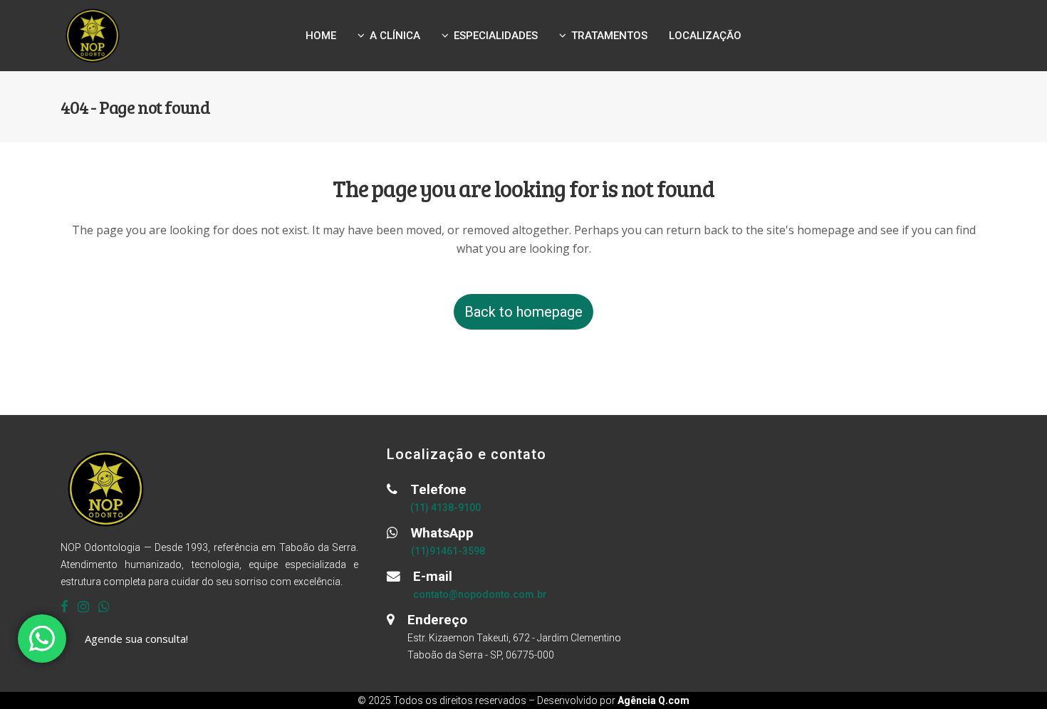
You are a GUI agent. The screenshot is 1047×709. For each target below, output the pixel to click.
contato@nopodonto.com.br (480, 594)
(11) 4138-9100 (445, 507)
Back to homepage (523, 311)
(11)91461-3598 (448, 551)
